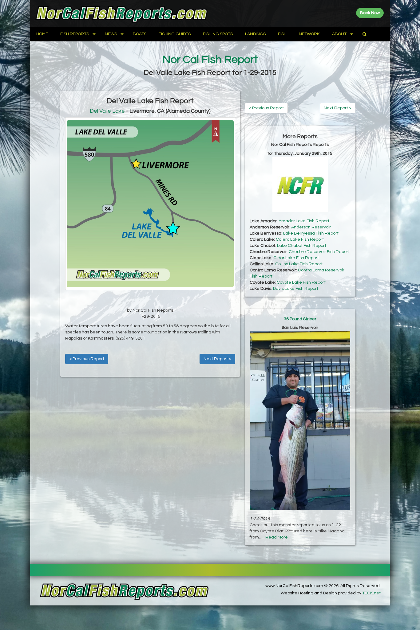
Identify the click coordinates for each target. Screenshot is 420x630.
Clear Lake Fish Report (296, 258)
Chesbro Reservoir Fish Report (319, 252)
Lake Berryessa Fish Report (311, 233)
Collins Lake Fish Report (299, 264)
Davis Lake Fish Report (295, 288)
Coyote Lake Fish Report (301, 282)
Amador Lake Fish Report (304, 221)
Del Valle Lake (107, 111)
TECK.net (371, 593)
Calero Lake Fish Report (300, 239)
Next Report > (217, 359)
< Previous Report (86, 359)
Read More (276, 537)
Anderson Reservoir (311, 227)
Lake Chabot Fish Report (301, 245)
